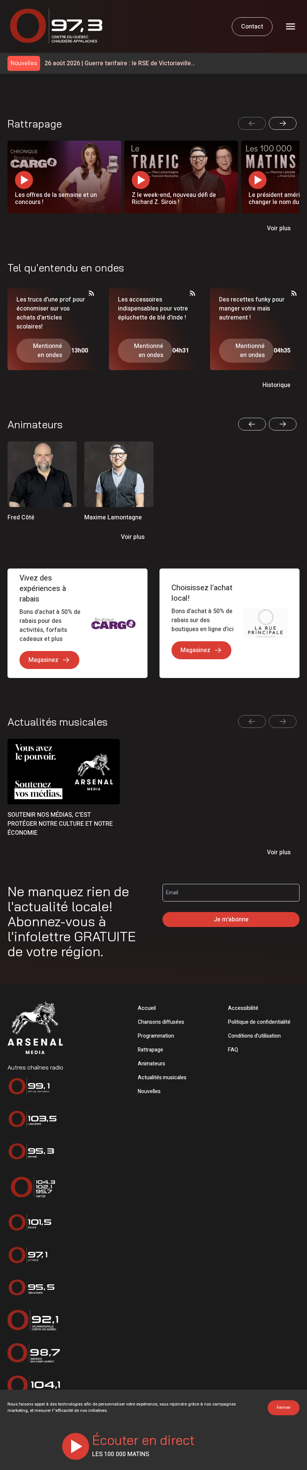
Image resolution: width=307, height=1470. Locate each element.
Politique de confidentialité (259, 1022)
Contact (252, 26)
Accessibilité (243, 1008)
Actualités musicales (162, 1078)
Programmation (156, 1036)
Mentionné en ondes (47, 351)
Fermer (284, 1407)
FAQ (233, 1050)
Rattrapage (150, 1050)
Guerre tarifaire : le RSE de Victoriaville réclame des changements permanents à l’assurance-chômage (118, 63)
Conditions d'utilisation (254, 1036)
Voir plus (279, 228)
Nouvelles (149, 1091)
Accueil (147, 1008)
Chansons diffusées (161, 1022)
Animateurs (151, 1064)
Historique (276, 385)
